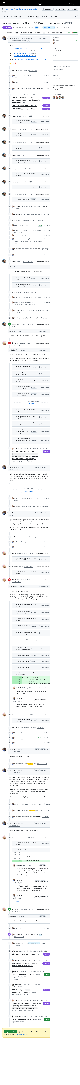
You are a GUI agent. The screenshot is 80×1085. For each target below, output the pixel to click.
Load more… (31, 403)
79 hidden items (29, 488)
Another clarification (21, 255)
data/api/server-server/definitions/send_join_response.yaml (31, 673)
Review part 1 (18, 733)
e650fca (48, 76)
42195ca (48, 547)
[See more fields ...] (75, 67)
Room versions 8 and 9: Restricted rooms (27, 76)
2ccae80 (48, 235)
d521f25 (48, 302)
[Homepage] (40, 3)
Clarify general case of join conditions (27, 804)
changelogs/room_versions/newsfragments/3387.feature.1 (26, 559)
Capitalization (20, 225)
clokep (14, 116)
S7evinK (16, 971)
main (36, 27)
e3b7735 (48, 239)
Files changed (57, 32)
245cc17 (48, 738)
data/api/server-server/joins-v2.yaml (23, 285)
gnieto (16, 951)
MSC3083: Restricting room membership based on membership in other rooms (26, 100)
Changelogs (17, 82)
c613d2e (48, 297)
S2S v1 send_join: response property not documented (25, 992)
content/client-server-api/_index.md (23, 367)
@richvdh (12, 474)
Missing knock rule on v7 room (26, 954)
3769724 (48, 225)
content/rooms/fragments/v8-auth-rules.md (23, 648)
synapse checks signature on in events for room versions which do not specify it (25, 456)
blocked (30, 763)
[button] (21, 41)
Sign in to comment (22, 1034)
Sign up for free (11, 1032)
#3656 (18, 901)
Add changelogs (19, 547)
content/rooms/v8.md (22, 187)
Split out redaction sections (23, 743)
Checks (41, 32)
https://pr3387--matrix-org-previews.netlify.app (30, 59)
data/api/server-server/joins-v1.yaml (23, 161)
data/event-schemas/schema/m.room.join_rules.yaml (23, 431)
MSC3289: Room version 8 (25, 53)
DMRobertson (18, 985)
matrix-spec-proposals (26, 9)
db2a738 (48, 255)
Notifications (48, 9)
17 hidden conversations (31, 401)
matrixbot (17, 1016)
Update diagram (19, 928)
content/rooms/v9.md (22, 199)
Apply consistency (20, 542)
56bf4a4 (48, 733)
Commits (28, 32)
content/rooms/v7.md (22, 850)
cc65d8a (48, 804)
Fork (61, 9)
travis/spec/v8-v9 (49, 27)
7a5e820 (48, 82)
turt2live (15, 27)
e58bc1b (48, 928)
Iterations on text (20, 235)
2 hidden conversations (31, 640)
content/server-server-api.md (23, 121)
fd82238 (48, 743)
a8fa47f (48, 498)
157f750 (48, 542)
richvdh (14, 343)
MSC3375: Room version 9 (25, 55)
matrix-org (8, 9)
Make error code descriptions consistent (27, 297)
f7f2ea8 (48, 230)
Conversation (13, 32)
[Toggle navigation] (3, 3)
